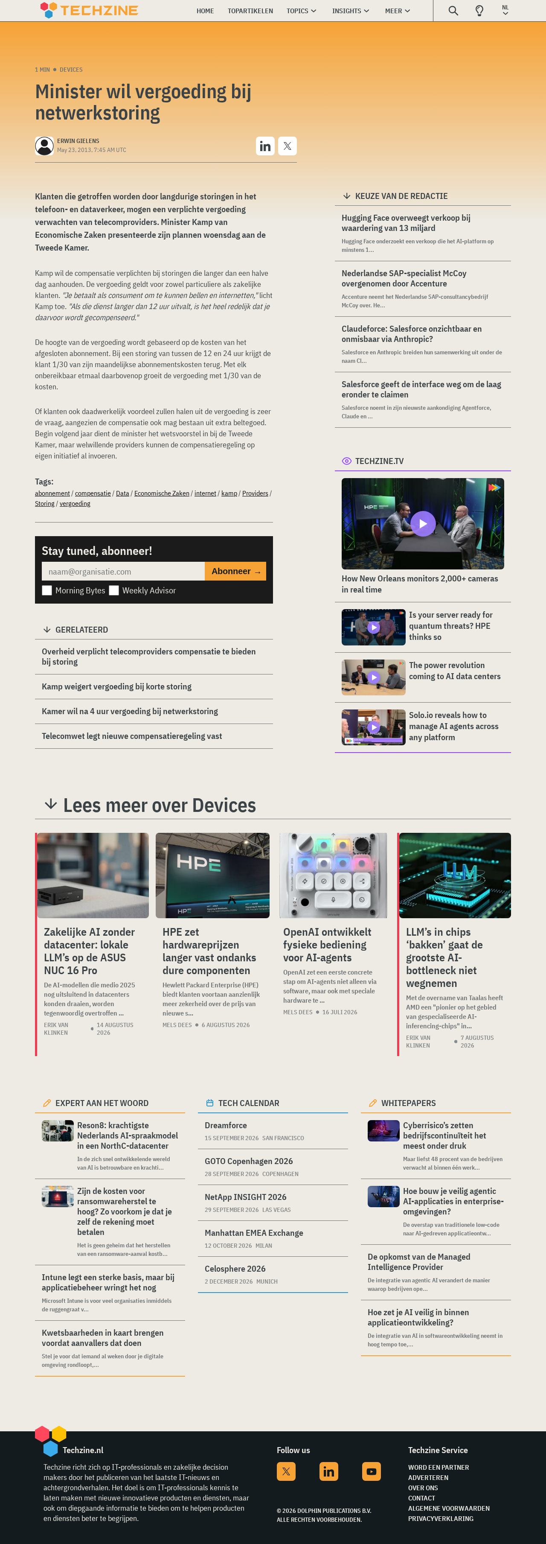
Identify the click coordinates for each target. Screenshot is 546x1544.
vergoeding (75, 503)
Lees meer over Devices (159, 804)
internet (205, 493)
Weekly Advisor (149, 590)
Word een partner (438, 1467)
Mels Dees (177, 1025)
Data (122, 493)
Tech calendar (248, 1103)
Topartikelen (250, 10)
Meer (393, 10)
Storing (45, 503)
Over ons (423, 1487)
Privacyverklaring (440, 1518)
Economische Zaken (161, 493)
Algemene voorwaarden (449, 1508)
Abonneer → (237, 571)
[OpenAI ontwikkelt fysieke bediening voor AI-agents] (333, 875)
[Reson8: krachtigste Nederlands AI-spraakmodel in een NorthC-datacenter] (58, 1146)
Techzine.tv (379, 461)
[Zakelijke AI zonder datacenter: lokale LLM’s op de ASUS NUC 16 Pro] (93, 875)
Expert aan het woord (102, 1103)
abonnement (52, 493)
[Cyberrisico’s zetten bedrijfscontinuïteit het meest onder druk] (384, 1146)
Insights (346, 10)
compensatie (93, 493)
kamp (229, 493)
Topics (297, 10)
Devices (71, 69)
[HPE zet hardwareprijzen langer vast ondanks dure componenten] (213, 875)
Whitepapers (408, 1103)
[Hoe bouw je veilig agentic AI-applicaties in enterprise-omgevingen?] (384, 1212)
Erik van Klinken (56, 1028)
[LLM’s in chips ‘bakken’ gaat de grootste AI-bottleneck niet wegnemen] (455, 875)
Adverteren (428, 1477)
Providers (255, 493)
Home (205, 10)
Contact (421, 1498)
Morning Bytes (80, 590)
